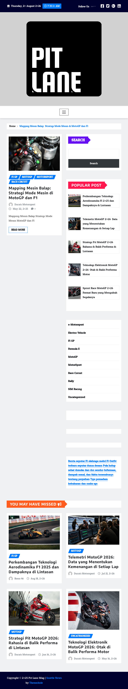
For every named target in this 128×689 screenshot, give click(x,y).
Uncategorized (76, 397)
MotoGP (73, 356)
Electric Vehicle (77, 332)
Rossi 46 (19, 579)
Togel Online (86, 415)
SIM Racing (75, 389)
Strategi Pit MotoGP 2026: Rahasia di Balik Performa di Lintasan (34, 643)
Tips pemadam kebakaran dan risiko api (88, 481)
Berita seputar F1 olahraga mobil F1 (88, 461)
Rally (71, 381)
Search (78, 140)
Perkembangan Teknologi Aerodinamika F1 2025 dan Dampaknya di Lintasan (34, 567)
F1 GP (71, 340)
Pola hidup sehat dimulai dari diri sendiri (92, 467)
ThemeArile (36, 682)
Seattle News (54, 677)
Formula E (74, 348)
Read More (18, 230)
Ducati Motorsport (24, 204)
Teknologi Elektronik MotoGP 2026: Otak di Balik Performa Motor (89, 647)
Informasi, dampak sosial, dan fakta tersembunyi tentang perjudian (92, 474)
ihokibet (73, 415)
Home (12, 126)
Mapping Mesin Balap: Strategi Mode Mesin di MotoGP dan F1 (54, 126)
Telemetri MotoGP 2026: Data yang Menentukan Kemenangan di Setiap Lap (93, 562)
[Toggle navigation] (64, 112)
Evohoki (99, 415)
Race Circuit (75, 373)
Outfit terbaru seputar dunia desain (92, 463)
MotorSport (75, 364)
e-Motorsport (76, 324)
